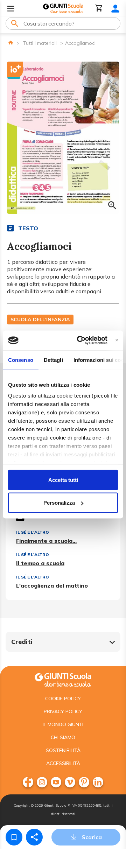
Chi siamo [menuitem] (63, 737)
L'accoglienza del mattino (52, 585)
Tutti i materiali (40, 43)
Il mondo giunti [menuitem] (63, 724)
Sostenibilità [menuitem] (63, 750)
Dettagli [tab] (53, 360)
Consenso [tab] (20, 360)
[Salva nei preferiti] (14, 837)
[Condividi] (34, 837)
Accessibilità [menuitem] (63, 763)
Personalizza (59, 503)
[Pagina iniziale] (11, 42)
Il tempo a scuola (40, 563)
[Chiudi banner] (116, 340)
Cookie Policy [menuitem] (63, 698)
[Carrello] (99, 8)
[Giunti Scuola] (63, 8)
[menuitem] (28, 782)
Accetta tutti (63, 480)
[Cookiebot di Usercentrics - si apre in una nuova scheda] (79, 340)
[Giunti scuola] (63, 679)
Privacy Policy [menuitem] (63, 711)
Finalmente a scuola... (46, 540)
